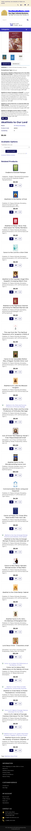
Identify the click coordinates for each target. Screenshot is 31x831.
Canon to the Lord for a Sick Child (15, 252)
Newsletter (5, 802)
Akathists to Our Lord (7, 144)
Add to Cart (11, 151)
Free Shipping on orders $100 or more (13, 766)
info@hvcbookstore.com (12, 817)
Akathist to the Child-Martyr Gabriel (15, 592)
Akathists (7, 756)
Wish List (5, 800)
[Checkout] (28, 5)
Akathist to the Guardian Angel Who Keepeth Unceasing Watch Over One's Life (15, 281)
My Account (5, 796)
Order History (6, 798)
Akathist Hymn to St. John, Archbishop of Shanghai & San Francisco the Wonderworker (15, 621)
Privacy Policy (6, 772)
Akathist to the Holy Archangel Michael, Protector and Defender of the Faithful (15, 541)
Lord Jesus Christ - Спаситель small (15, 645)
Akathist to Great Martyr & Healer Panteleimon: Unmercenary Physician (15, 692)
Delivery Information (8, 770)
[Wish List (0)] (25, 5)
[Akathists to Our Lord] (15, 42)
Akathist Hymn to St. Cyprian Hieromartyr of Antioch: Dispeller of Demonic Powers (15, 739)
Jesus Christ (13, 756)
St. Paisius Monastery (19, 125)
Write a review (11, 155)
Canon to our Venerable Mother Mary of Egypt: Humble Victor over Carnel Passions (15, 361)
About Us (5, 768)
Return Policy (6, 776)
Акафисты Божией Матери (15, 172)
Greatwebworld (15, 829)
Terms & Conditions (7, 774)
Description (6, 63)
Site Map (4, 787)
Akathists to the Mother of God (15, 199)
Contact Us (5, 785)
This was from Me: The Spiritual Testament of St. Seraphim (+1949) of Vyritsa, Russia (15, 334)
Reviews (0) (16, 63)
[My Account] (21, 5)
